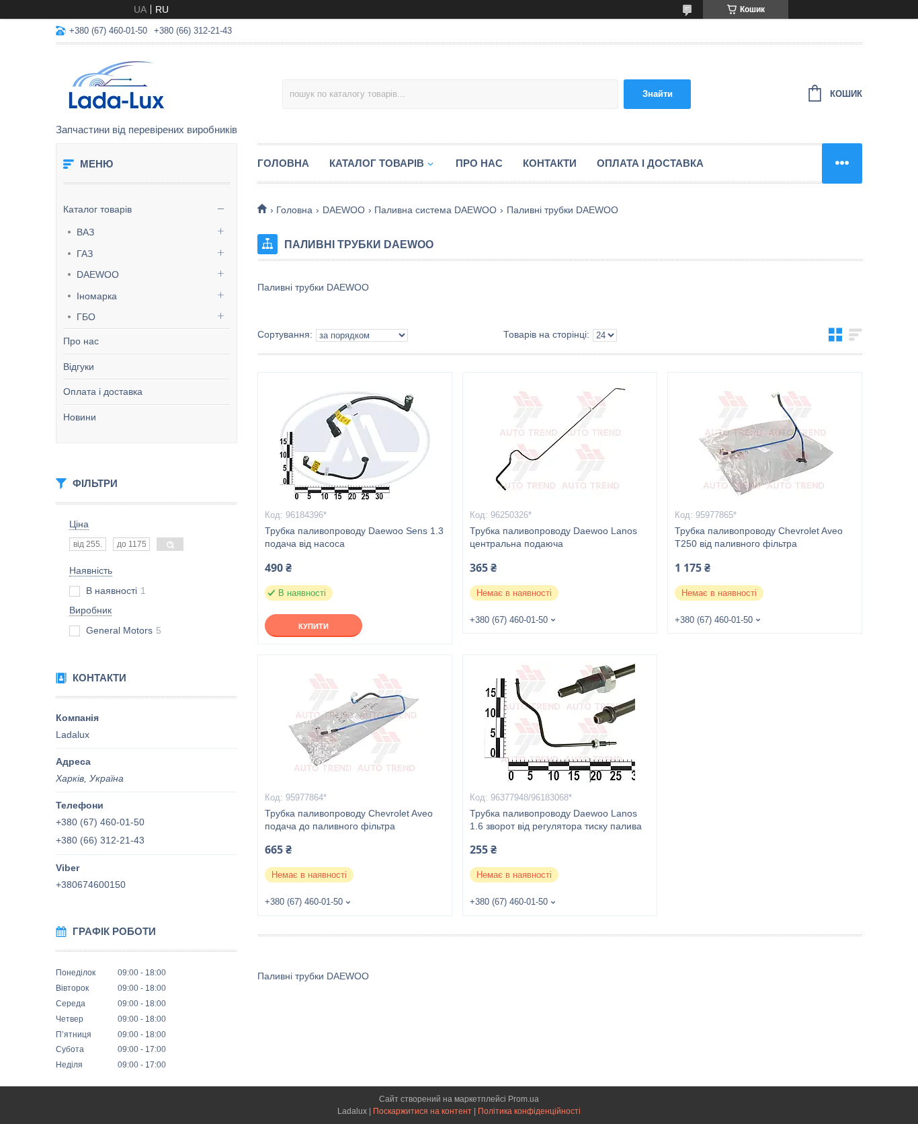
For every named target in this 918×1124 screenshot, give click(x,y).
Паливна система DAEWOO (435, 209)
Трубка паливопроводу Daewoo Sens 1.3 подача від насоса (354, 537)
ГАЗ (85, 253)
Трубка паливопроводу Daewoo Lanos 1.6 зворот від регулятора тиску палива (556, 819)
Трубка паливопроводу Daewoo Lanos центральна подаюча (553, 537)
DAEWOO (98, 274)
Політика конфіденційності (529, 1111)
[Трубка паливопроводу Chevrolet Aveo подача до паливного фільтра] (355, 722)
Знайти (657, 94)
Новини (79, 417)
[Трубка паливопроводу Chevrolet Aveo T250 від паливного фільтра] (765, 439)
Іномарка (97, 296)
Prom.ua (523, 1099)
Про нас (81, 341)
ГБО (86, 316)
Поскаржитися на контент (422, 1111)
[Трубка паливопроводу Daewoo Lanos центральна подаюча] (560, 439)
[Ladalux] (169, 84)
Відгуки (78, 366)
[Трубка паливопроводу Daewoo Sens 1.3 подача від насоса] (355, 439)
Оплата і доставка (102, 391)
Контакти (550, 163)
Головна (283, 163)
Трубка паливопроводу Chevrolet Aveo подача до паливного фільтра (349, 819)
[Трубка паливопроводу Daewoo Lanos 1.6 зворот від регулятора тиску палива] (560, 722)
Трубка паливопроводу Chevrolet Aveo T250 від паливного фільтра (759, 537)
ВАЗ (85, 232)
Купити (313, 626)
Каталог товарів (97, 209)
